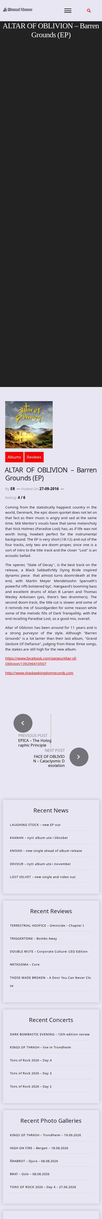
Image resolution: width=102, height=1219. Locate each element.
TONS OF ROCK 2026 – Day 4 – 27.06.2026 (43, 1187)
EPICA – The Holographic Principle (34, 742)
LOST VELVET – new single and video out (43, 877)
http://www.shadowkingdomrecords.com (39, 672)
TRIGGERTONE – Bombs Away (33, 938)
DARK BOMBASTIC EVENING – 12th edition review (50, 1034)
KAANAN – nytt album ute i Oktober (39, 838)
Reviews (34, 457)
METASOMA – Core (25, 964)
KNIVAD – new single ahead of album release (46, 851)
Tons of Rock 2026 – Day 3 (31, 1073)
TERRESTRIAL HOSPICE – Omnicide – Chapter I (47, 925)
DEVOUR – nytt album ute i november (40, 864)
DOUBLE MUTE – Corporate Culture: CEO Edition (49, 951)
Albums (14, 457)
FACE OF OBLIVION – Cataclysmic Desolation (49, 761)
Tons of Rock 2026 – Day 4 (31, 1060)
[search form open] (89, 11)
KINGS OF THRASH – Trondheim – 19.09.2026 (45, 1135)
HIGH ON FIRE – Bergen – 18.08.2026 (39, 1148)
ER (12, 488)
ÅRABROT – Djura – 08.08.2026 (34, 1161)
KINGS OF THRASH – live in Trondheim (40, 1047)
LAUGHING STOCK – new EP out (35, 825)
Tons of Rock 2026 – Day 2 (31, 1086)
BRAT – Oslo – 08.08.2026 (30, 1174)
